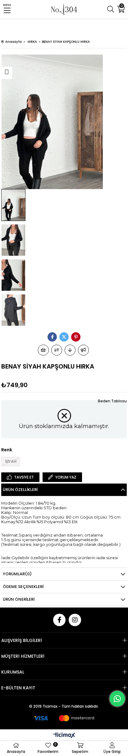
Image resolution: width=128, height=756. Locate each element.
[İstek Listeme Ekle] (43, 350)
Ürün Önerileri (18, 599)
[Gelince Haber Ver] (83, 350)
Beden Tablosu (112, 401)
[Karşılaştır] (56, 350)
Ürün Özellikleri (20, 490)
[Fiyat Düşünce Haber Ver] (70, 350)
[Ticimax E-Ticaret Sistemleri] (64, 735)
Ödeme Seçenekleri (23, 587)
